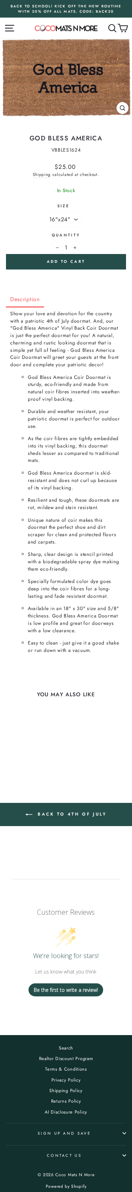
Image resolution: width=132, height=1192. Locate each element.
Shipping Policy (65, 1090)
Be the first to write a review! (66, 990)
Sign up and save (64, 1133)
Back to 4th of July (71, 814)
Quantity (66, 235)
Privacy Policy (66, 1080)
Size (63, 206)
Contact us (64, 1155)
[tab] (25, 299)
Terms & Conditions (66, 1069)
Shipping (42, 174)
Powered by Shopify (66, 1186)
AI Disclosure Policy (66, 1112)
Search (66, 1048)
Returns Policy (66, 1101)
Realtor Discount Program (66, 1058)
